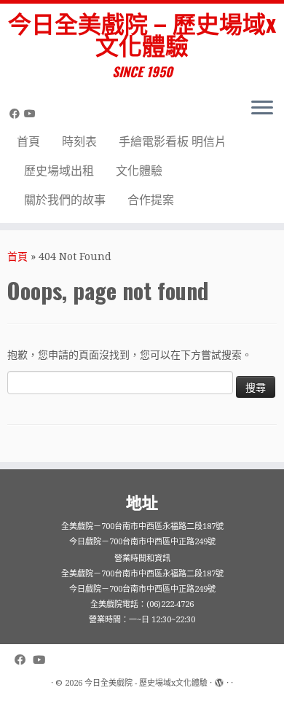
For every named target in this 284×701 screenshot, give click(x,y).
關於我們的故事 (65, 200)
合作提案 (150, 200)
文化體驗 (139, 171)
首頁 (28, 142)
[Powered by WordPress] (219, 680)
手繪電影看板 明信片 (172, 142)
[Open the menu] (262, 109)
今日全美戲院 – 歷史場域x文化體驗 (142, 34)
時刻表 (79, 142)
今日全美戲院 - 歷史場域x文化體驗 (146, 683)
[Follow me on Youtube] (32, 114)
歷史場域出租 (59, 171)
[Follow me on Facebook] (16, 114)
